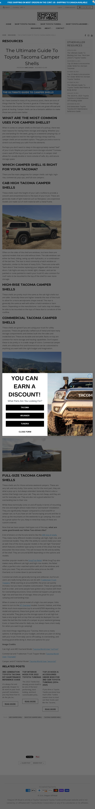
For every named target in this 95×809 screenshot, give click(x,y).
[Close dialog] (90, 376)
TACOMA (25, 407)
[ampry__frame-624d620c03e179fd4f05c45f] (47, 2)
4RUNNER (25, 416)
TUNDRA (25, 424)
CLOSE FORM (25, 432)
